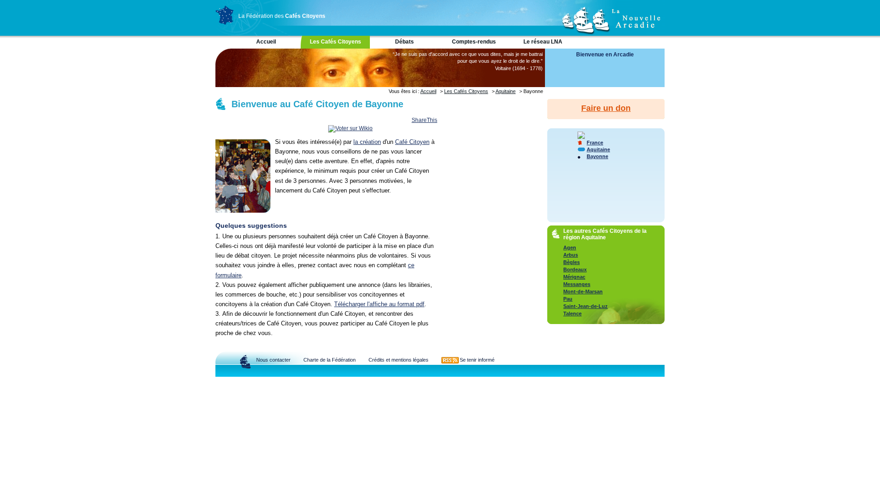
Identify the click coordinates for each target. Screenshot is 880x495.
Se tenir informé (477, 360)
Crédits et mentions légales (398, 360)
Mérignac (574, 277)
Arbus (570, 255)
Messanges (576, 284)
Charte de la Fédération (329, 360)
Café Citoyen (412, 141)
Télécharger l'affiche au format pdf (379, 304)
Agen (569, 247)
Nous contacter (273, 360)
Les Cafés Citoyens (335, 41)
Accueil (266, 41)
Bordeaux (575, 269)
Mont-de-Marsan (583, 291)
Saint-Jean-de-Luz (585, 306)
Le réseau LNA (542, 41)
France (595, 142)
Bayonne (597, 156)
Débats (404, 41)
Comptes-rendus (474, 41)
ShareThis (424, 120)
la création (367, 141)
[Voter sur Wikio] (350, 128)
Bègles (571, 262)
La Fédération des (281, 16)
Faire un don (606, 108)
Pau (567, 299)
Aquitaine (505, 91)
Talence (572, 313)
